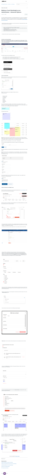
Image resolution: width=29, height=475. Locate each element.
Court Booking (12, 4)
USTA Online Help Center (4, 4)
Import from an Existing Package (5, 466)
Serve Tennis (9, 4)
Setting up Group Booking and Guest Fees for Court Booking (8, 463)
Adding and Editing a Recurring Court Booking (7, 462)
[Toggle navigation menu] (26, 1)
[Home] (3, 1)
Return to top (3, 458)
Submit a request (17, 456)
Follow (26, 14)
